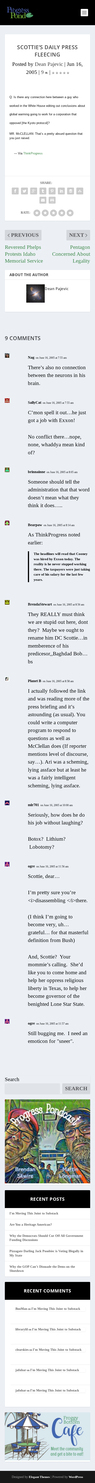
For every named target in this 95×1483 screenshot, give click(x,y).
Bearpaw (35, 525)
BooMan (21, 1309)
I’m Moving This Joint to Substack (33, 1213)
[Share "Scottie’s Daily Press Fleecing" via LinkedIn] (61, 191)
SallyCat (34, 402)
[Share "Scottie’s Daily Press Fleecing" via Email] (43, 200)
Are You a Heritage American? (30, 1224)
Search (12, 1079)
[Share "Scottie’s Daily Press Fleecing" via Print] (52, 200)
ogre (31, 866)
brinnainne (36, 472)
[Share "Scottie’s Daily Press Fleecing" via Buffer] (70, 191)
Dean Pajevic (49, 64)
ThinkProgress (33, 153)
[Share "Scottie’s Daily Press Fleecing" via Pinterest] (52, 191)
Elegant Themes (39, 1477)
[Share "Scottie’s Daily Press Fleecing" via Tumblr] (43, 191)
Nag (31, 357)
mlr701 (33, 805)
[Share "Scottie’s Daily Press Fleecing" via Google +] (33, 191)
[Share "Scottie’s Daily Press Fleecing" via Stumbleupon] (79, 191)
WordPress (76, 1477)
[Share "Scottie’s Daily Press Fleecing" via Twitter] (24, 191)
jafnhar (20, 1370)
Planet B (34, 681)
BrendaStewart (40, 604)
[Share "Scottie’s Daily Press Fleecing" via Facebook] (15, 191)
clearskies (22, 1349)
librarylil (21, 1329)
